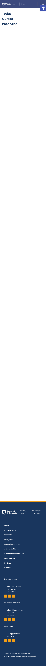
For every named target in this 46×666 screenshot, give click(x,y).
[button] (43, 8)
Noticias (7, 563)
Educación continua (12, 544)
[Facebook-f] (9, 596)
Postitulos (9, 24)
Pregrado (8, 535)
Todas (7, 14)
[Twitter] (13, 596)
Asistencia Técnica (11, 549)
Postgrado (8, 539)
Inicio (6, 525)
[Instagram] (5, 596)
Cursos (7, 19)
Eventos (7, 568)
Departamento (10, 530)
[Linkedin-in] (13, 619)
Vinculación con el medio (14, 554)
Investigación (9, 558)
